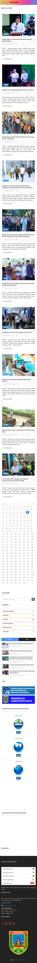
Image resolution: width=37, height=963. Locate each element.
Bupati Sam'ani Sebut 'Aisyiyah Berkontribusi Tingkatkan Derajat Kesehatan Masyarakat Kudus (17, 186)
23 (13, 509)
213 (3, 572)
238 (7, 580)
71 (24, 523)
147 (28, 547)
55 (31, 517)
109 (3, 536)
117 (3, 539)
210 (24, 569)
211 (28, 569)
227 (28, 574)
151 (11, 550)
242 (24, 580)
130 (24, 542)
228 (32, 574)
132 (32, 542)
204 (32, 566)
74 (3, 525)
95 (13, 531)
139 (28, 544)
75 (6, 525)
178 (24, 558)
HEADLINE (18, 631)
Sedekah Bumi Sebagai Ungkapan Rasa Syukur (20, 651)
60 (17, 520)
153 (20, 550)
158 (7, 553)
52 (20, 517)
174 (7, 558)
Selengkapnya (8, 58)
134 (7, 544)
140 (32, 544)
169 (20, 555)
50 (13, 517)
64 (31, 520)
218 (24, 572)
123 (28, 539)
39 (6, 515)
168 (16, 555)
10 (33, 504)
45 (27, 515)
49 (10, 517)
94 (10, 531)
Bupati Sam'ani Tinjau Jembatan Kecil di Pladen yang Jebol (18, 431)
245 (3, 583)
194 (24, 564)
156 (32, 550)
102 (7, 534)
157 (3, 553)
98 (24, 531)
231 (11, 577)
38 (3, 515)
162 (24, 553)
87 (17, 528)
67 (10, 523)
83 (3, 528)
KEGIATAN (18, 615)
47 (3, 517)
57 (6, 520)
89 (24, 528)
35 (24, 512)
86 (13, 528)
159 (11, 553)
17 (24, 506)
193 (20, 564)
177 (20, 558)
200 (16, 566)
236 (32, 577)
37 (31, 512)
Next (24, 583)
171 (28, 555)
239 (11, 580)
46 (31, 515)
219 (28, 572)
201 (20, 566)
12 (6, 506)
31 (10, 512)
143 (11, 547)
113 (20, 536)
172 (32, 555)
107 (28, 534)
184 (16, 561)
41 (13, 515)
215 (11, 572)
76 (10, 525)
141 (3, 547)
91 (31, 528)
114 (24, 536)
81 (27, 525)
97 (20, 531)
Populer (10, 639)
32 (13, 512)
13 (10, 506)
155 (28, 550)
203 (28, 566)
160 (16, 553)
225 (20, 574)
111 (11, 536)
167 (11, 555)
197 (3, 566)
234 (24, 577)
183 (11, 561)
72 (27, 523)
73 (31, 523)
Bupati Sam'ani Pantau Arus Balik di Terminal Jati (17, 332)
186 (24, 561)
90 (27, 528)
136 (16, 544)
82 (31, 525)
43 (20, 515)
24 (17, 509)
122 (24, 539)
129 (20, 542)
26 (24, 509)
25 (20, 509)
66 (6, 523)
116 (32, 536)
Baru (27, 639)
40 (10, 515)
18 (27, 506)
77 (13, 525)
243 (28, 580)
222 (7, 574)
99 (27, 531)
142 (7, 547)
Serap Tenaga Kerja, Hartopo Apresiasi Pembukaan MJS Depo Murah (22, 672)
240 (16, 580)
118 (7, 539)
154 (24, 550)
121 (20, 539)
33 (17, 512)
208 (16, 569)
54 (27, 517)
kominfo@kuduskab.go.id (9, 905)
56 (3, 520)
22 (10, 509)
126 (7, 542)
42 (17, 515)
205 (3, 569)
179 (28, 558)
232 (16, 577)
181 (3, 561)
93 (6, 531)
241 (20, 580)
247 (11, 583)
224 (16, 574)
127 (11, 542)
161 (20, 553)
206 (7, 569)
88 (20, 528)
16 (20, 506)
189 (3, 564)
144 (16, 547)
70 (20, 523)
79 (20, 525)
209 (20, 569)
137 (20, 544)
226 (24, 574)
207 (11, 569)
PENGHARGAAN (18, 627)
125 (3, 542)
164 (32, 553)
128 (16, 542)
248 (16, 583)
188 (32, 561)
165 (3, 555)
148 (32, 547)
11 (3, 506)
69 (17, 523)
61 (20, 520)
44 (24, 515)
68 (13, 523)
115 (28, 536)
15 (17, 506)
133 (3, 544)
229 (3, 577)
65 (3, 523)
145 (20, 547)
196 (32, 564)
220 (32, 572)
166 (7, 555)
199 (11, 566)
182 (7, 561)
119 (11, 539)
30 (6, 512)
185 (20, 561)
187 (28, 561)
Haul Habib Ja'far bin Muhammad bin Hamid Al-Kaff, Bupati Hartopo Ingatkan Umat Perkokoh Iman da (21, 659)
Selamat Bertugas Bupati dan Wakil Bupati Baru (21, 643)
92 (3, 531)
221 (3, 574)
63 (27, 520)
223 (11, 574)
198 (7, 566)
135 (11, 544)
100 (31, 531)
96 (17, 531)
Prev (3, 504)
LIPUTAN (6, 34)
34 (20, 512)
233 (20, 577)
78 (17, 525)
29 (3, 512)
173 (3, 558)
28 (31, 509)
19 (31, 506)
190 (7, 564)
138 (24, 544)
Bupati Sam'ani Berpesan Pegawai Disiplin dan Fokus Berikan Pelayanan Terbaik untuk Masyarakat (18, 235)
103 (11, 534)
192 (16, 564)
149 (3, 550)
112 (16, 536)
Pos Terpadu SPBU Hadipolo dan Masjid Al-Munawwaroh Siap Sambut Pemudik (15, 479)
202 (24, 566)
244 (32, 580)
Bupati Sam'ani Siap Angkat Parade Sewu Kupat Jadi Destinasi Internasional (18, 284)
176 (16, 558)
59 (13, 520)
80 (24, 525)
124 (32, 539)
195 (28, 564)
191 (11, 564)
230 (7, 577)
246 (7, 583)
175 (11, 558)
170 (24, 555)
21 (6, 509)
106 (24, 534)
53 (24, 517)
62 (24, 520)
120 (16, 539)
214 (7, 572)
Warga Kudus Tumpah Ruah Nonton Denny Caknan (17, 90)
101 (3, 534)
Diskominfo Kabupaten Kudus (20, 959)
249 (20, 583)
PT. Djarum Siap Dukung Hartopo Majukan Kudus (21, 665)
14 (13, 506)
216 (16, 572)
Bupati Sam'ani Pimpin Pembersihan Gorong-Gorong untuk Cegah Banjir (18, 137)
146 (24, 547)
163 (28, 553)
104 (16, 534)
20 (3, 509)
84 (6, 528)
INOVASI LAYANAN (18, 623)
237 (3, 580)
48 (6, 517)
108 (32, 534)
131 (28, 542)
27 (27, 509)
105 (20, 534)
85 (10, 528)
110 (7, 536)
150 (7, 550)
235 (28, 577)
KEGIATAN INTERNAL (18, 611)
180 (32, 558)
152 (16, 550)
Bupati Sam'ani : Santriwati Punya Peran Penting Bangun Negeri (17, 40)
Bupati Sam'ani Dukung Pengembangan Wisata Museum (16, 380)
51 (17, 517)
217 (20, 572)
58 (10, 520)
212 (32, 569)
